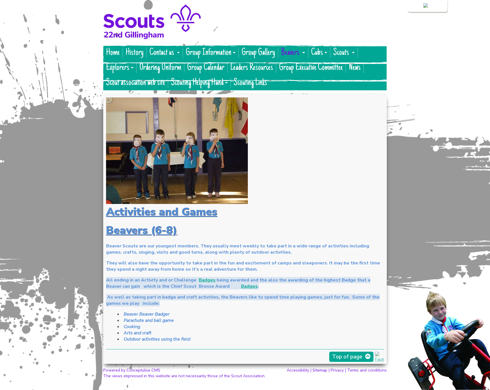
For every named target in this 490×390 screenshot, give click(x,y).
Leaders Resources (251, 68)
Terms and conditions (367, 370)
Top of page (347, 356)
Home (113, 53)
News (355, 68)
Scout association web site (135, 83)
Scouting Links (250, 83)
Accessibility (298, 370)
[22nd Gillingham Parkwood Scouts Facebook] (379, 359)
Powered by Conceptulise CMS (131, 370)
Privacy (337, 370)
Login (416, 6)
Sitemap (319, 370)
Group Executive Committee (311, 68)
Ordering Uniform (160, 68)
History (134, 53)
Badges (207, 280)
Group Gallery (258, 53)
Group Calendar (205, 68)
